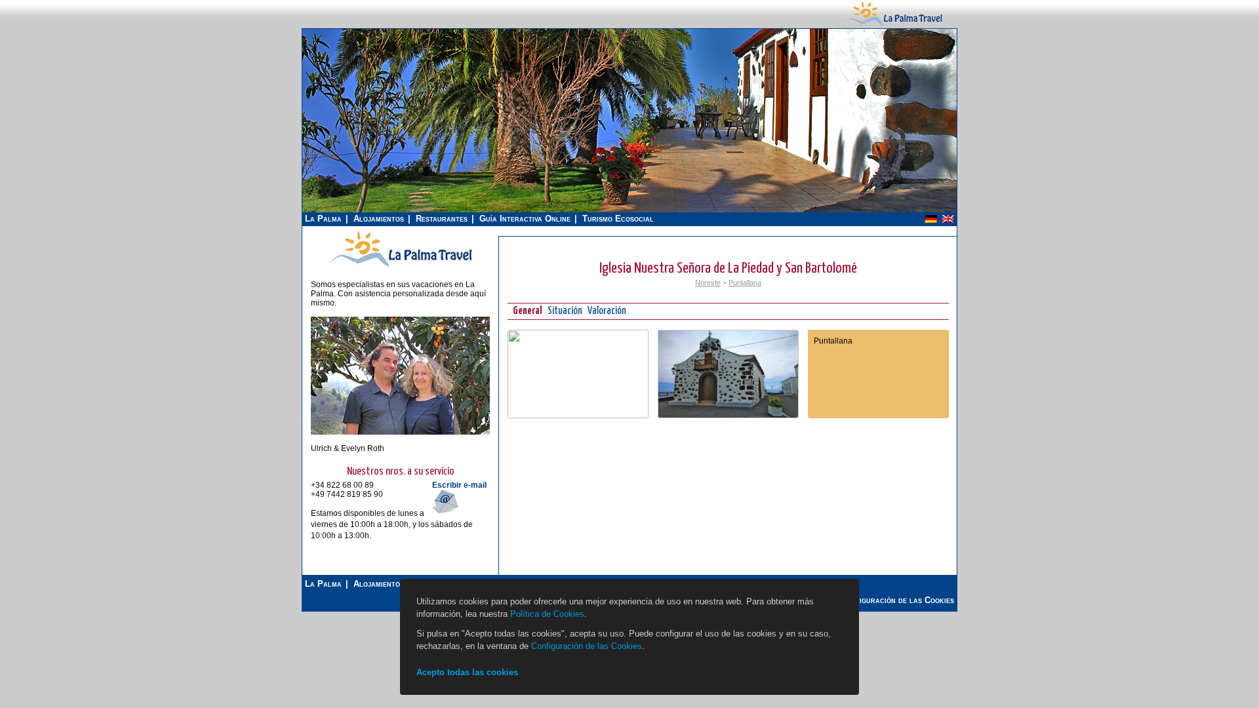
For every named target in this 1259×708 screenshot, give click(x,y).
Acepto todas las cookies (467, 672)
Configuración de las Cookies (586, 646)
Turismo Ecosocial (618, 219)
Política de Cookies (547, 614)
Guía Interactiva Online (524, 219)
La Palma (323, 219)
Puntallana (745, 282)
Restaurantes (442, 219)
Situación (565, 311)
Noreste (708, 282)
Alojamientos (378, 219)
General (527, 311)
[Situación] (578, 415)
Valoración (607, 311)
